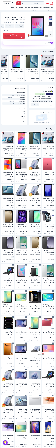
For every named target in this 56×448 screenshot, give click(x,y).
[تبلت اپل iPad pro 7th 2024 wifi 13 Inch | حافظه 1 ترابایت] (8, 322)
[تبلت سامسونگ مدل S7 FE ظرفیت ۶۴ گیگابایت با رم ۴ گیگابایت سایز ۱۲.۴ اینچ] (8, 427)
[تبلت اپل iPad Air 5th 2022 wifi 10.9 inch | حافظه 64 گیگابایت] (21, 216)
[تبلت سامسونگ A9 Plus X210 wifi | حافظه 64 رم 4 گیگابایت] (8, 216)
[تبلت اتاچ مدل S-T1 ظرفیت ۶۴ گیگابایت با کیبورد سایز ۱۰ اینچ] (48, 216)
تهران (43, 91)
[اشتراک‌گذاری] (5, 31)
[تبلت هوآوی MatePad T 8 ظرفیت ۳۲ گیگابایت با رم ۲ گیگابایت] (16, 61)
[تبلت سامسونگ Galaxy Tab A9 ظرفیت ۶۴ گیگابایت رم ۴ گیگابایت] (8, 242)
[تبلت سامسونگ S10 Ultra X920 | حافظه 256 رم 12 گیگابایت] (21, 349)
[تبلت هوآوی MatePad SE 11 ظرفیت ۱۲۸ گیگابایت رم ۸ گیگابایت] (8, 164)
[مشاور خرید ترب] (5, 442)
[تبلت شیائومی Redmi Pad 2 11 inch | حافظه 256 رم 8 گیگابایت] (35, 427)
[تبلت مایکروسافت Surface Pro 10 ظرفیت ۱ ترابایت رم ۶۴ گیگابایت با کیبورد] (35, 375)
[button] (7, 3)
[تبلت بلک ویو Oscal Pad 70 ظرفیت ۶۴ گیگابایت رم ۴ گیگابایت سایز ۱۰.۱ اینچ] (21, 401)
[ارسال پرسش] (51, 43)
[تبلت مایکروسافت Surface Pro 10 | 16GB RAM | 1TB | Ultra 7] (35, 190)
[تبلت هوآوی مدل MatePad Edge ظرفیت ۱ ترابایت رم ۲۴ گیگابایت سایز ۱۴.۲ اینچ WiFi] (8, 138)
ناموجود (51, 105)
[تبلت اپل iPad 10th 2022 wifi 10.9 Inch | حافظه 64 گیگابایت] (48, 164)
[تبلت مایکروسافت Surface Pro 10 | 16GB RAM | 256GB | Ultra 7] (8, 375)
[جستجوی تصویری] (22, 3)
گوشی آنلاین (47, 91)
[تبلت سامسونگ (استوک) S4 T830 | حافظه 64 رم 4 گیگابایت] (48, 427)
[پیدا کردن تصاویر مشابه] (46, 36)
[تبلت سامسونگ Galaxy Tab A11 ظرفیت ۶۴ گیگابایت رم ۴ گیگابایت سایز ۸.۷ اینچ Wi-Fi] (21, 242)
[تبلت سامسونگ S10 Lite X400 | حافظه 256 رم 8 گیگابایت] (48, 349)
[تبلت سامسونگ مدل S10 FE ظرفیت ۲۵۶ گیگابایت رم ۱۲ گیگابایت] (21, 427)
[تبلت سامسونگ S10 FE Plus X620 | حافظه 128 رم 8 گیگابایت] (21, 296)
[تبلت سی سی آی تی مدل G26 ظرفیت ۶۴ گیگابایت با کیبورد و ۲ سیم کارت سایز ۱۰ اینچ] (35, 270)
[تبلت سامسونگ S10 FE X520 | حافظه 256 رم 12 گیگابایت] (8, 296)
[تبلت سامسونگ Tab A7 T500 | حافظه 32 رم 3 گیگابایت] (48, 190)
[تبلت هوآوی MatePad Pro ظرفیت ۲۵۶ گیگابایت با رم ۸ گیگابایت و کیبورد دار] (8, 190)
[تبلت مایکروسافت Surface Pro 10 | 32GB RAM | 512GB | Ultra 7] (8, 401)
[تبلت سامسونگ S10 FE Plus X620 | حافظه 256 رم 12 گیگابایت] (35, 322)
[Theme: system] (13, 3)
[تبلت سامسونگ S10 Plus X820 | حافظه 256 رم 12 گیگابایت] (21, 322)
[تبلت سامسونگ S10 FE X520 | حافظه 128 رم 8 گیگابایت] (48, 296)
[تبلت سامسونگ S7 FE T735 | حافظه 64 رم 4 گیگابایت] (48, 401)
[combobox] (32, 3)
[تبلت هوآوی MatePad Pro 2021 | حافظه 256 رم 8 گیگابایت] (32, 61)
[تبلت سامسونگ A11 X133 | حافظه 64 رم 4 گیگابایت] (35, 216)
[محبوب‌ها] (8, 31)
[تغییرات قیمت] (12, 31)
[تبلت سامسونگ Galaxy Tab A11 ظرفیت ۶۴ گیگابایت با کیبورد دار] (48, 270)
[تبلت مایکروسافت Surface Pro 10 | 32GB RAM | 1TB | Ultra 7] (21, 190)
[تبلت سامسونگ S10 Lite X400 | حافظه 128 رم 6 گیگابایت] (48, 322)
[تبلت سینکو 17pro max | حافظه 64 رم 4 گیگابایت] (8, 349)
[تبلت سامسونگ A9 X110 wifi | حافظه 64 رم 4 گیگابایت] (48, 242)
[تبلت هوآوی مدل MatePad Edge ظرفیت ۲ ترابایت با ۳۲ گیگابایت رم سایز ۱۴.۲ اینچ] (47, 61)
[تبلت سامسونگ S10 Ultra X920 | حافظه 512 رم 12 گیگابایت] (21, 375)
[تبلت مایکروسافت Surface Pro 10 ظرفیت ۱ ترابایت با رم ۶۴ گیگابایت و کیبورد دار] (8, 270)
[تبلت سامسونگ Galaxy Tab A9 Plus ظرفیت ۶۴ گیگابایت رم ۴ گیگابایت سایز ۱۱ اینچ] (35, 242)
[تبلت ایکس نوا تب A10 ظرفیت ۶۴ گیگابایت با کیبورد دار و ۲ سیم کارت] (35, 296)
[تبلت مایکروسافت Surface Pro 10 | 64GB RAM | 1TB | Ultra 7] (35, 164)
